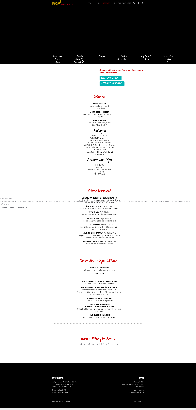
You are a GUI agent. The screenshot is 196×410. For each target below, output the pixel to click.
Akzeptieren (8, 208)
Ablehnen (22, 208)
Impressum (105, 211)
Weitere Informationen (94, 211)
